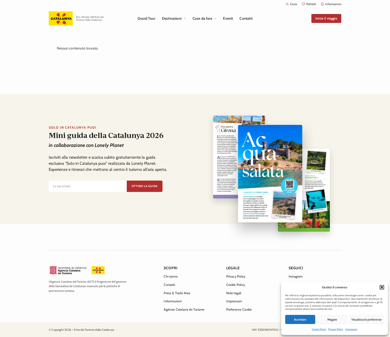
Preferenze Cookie (239, 309)
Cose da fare (202, 18)
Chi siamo (171, 276)
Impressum (351, 329)
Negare (332, 319)
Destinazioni (172, 18)
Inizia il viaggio (326, 18)
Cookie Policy (319, 329)
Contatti (245, 18)
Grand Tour (146, 18)
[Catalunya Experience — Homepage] (61, 18)
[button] (382, 287)
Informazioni (173, 301)
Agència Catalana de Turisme (184, 309)
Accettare (300, 319)
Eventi (228, 18)
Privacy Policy (335, 329)
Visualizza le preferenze (366, 319)
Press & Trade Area (177, 293)
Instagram (296, 276)
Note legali (233, 293)
